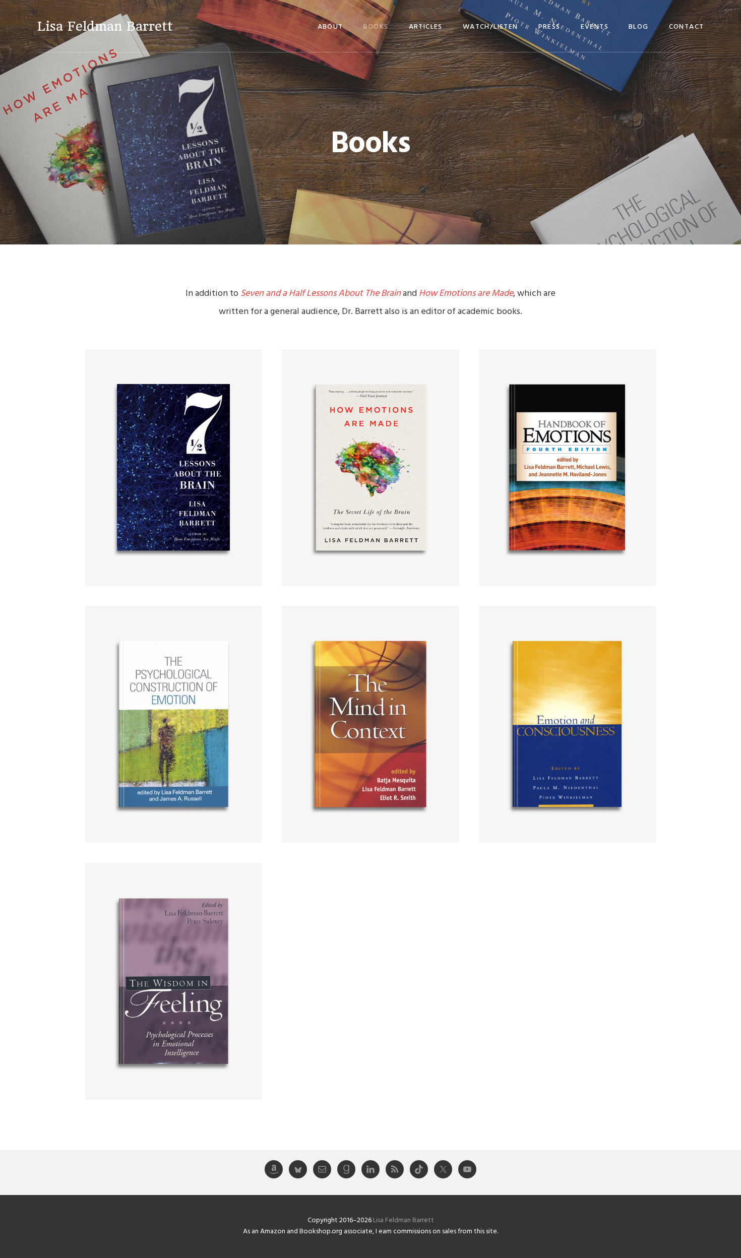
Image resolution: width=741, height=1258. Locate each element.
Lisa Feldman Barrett (105, 26)
